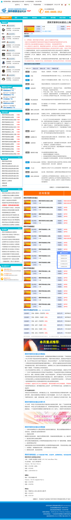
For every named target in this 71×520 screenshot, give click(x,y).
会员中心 (17, 4)
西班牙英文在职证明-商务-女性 (10, 171)
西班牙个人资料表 (7, 180)
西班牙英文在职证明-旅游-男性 (10, 178)
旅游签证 (25, 17)
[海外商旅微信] (69, 4)
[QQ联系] (62, 4)
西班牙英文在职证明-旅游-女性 (10, 176)
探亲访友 (43, 17)
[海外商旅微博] (66, 4)
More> (19, 157)
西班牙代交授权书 (7, 163)
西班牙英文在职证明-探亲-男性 (10, 168)
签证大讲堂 (62, 17)
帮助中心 (26, 4)
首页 (16, 17)
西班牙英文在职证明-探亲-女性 (10, 166)
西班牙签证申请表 (7, 161)
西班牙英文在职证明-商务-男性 (10, 173)
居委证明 (4, 183)
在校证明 (4, 185)
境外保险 (53, 17)
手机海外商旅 (37, 4)
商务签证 (34, 17)
